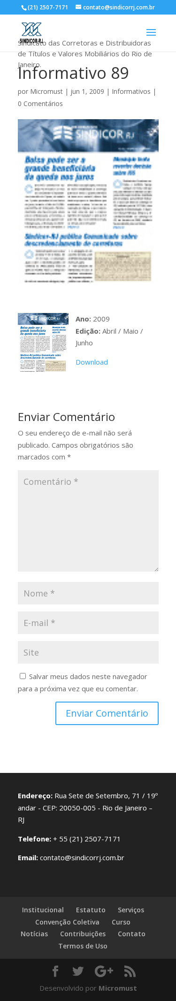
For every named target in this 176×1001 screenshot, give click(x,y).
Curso (121, 921)
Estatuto (91, 909)
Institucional (43, 909)
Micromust (46, 91)
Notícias (34, 933)
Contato (131, 933)
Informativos (131, 91)
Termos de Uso (82, 945)
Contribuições (83, 933)
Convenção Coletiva (67, 921)
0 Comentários (40, 103)
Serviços (131, 909)
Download (92, 362)
